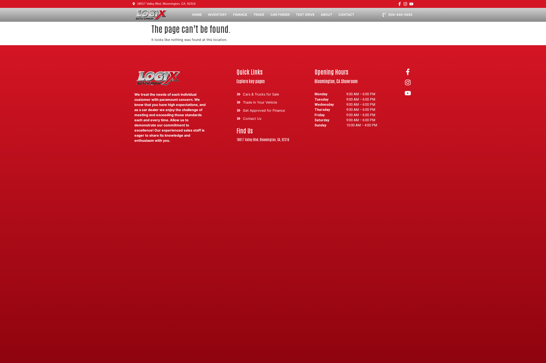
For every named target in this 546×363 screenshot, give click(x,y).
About (326, 15)
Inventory (217, 15)
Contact (346, 15)
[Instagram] (405, 3)
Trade (258, 15)
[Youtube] (411, 3)
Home (197, 15)
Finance (240, 15)
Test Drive (305, 15)
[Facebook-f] (399, 3)
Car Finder (280, 15)
